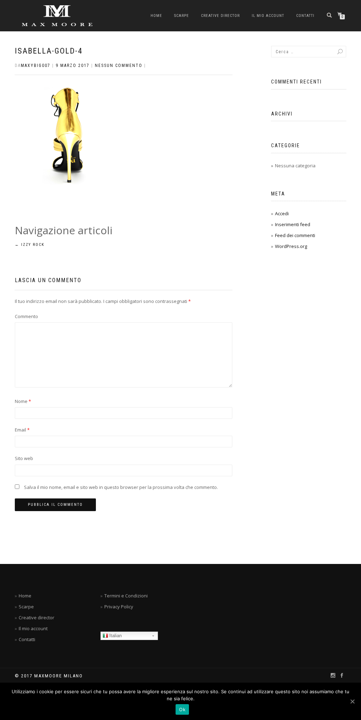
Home (156, 15)
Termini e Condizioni (126, 595)
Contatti (305, 15)
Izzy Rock (29, 244)
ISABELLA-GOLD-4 (48, 50)
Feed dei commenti (295, 235)
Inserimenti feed (292, 224)
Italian (115, 635)
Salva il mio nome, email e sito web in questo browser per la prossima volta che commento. (121, 487)
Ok (182, 709)
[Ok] (352, 701)
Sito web (24, 458)
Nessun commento (118, 65)
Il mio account (268, 15)
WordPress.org (291, 246)
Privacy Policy (118, 606)
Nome (23, 401)
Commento (26, 316)
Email (22, 430)
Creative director (220, 15)
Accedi (282, 213)
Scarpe (181, 15)
